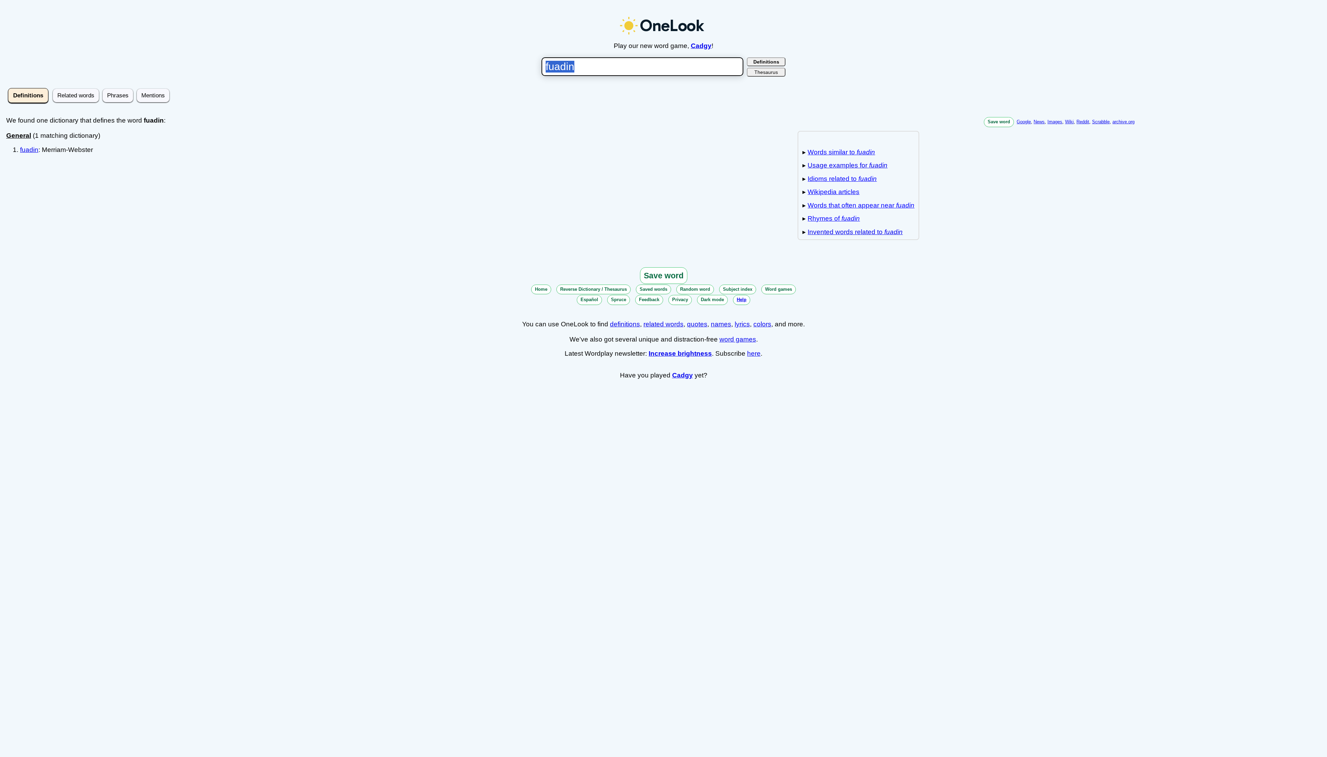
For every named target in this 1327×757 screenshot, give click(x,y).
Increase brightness (680, 353)
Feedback (649, 299)
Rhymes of (834, 218)
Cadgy (701, 45)
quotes (697, 324)
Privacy (680, 299)
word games (737, 339)
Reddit (1082, 121)
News (1039, 121)
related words (663, 324)
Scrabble (1101, 121)
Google (1024, 121)
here (754, 353)
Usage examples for (847, 165)
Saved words (653, 289)
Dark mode (712, 299)
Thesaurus (766, 72)
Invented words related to (855, 232)
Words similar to (841, 152)
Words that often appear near (861, 205)
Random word (695, 289)
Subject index (737, 289)
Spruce (618, 299)
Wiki (1069, 121)
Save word (999, 121)
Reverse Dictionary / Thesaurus (593, 289)
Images (1054, 121)
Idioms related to (842, 178)
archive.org (1123, 121)
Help (741, 299)
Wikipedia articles (833, 191)
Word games (778, 289)
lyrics (742, 324)
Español (589, 299)
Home (541, 289)
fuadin (29, 149)
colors (762, 324)
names (721, 324)
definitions (625, 324)
